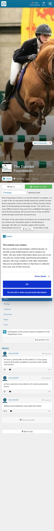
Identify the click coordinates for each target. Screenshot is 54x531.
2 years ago (47, 353)
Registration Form (43, 340)
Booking (20, 179)
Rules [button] (6, 320)
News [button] (6, 299)
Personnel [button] (8, 314)
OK (27, 284)
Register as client (40, 187)
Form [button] (6, 325)
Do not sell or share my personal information (27, 292)
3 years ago (47, 378)
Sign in (44, 5)
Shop (28, 179)
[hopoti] (3, 3)
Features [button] (7, 309)
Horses (35, 179)
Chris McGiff (13, 353)
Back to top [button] (28, 431)
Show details (40, 276)
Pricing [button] (6, 304)
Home (8, 179)
